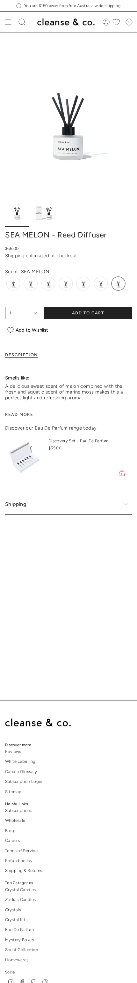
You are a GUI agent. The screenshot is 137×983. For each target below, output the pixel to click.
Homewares (16, 959)
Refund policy (18, 860)
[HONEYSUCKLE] (48, 283)
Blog (9, 830)
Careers (12, 840)
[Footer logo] (42, 722)
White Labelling (20, 761)
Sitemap (13, 791)
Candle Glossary (21, 771)
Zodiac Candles (20, 899)
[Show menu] (8, 22)
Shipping (15, 256)
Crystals (13, 909)
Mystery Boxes (19, 939)
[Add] (122, 473)
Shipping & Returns (23, 870)
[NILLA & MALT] (83, 283)
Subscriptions (18, 810)
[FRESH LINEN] (31, 283)
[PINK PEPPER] (101, 283)
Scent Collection (21, 949)
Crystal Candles (20, 889)
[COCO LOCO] (13, 283)
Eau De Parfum (19, 929)
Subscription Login (23, 781)
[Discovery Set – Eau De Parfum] (24, 458)
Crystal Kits (16, 919)
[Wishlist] (116, 22)
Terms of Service (21, 850)
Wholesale (15, 820)
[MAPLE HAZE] (66, 283)
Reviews (13, 751)
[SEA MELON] (118, 283)
